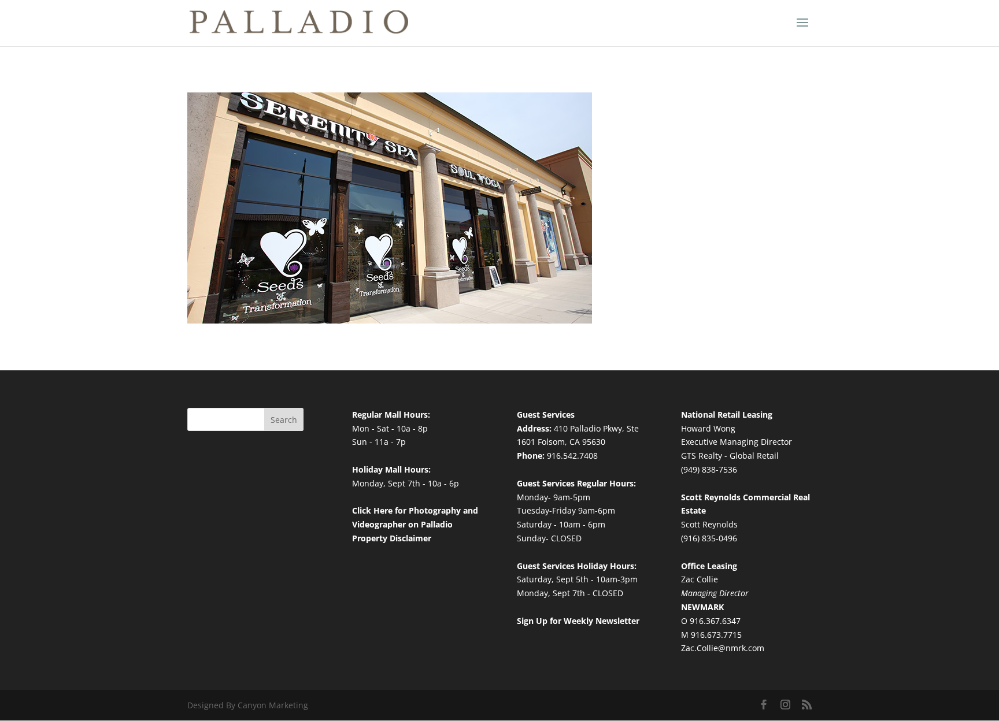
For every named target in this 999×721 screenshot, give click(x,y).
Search (284, 419)
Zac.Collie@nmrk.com (722, 647)
